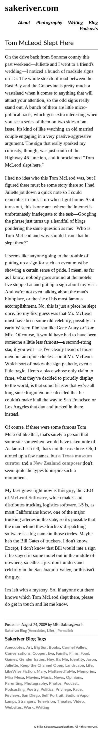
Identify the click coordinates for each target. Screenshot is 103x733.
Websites (13, 707)
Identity (77, 659)
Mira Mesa (14, 677)
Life (50, 631)
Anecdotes (37, 631)
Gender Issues (32, 659)
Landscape (74, 665)
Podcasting (14, 689)
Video (78, 701)
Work (29, 707)
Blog (93, 23)
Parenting (13, 683)
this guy (66, 490)
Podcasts (89, 29)
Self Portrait (53, 695)
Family (61, 653)
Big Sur (40, 647)
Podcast (71, 683)
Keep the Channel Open (41, 665)
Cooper (39, 653)
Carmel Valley (74, 647)
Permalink (65, 631)
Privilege (63, 689)
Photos (55, 683)
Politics (47, 689)
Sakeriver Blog (16, 631)
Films (73, 653)
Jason (91, 659)
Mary (41, 671)
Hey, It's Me (57, 659)
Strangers (26, 701)
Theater (64, 701)
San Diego (31, 695)
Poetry (32, 689)
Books (54, 647)
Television (46, 701)
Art (29, 647)
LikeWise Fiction (20, 671)
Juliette (11, 665)
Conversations (17, 653)
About (24, 23)
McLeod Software (28, 497)
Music (46, 677)
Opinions (74, 677)
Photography (49, 23)
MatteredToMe (61, 671)
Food (84, 653)
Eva (51, 653)
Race (77, 689)
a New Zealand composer (56, 463)
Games (11, 659)
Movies (32, 677)
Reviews (12, 695)
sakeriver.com (31, 8)
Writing (75, 23)
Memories (86, 671)
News (59, 677)
